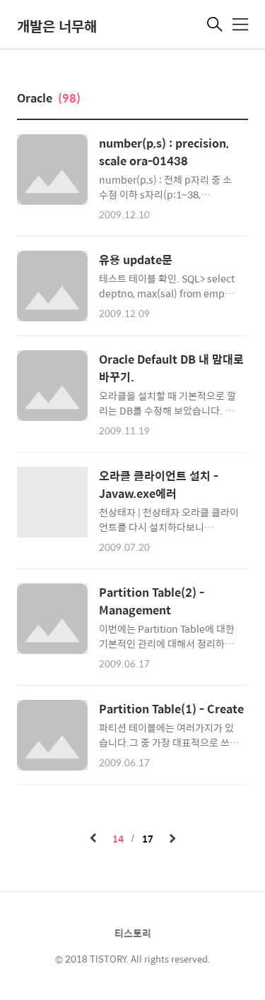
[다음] (172, 839)
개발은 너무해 (57, 26)
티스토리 (132, 933)
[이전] (93, 839)
